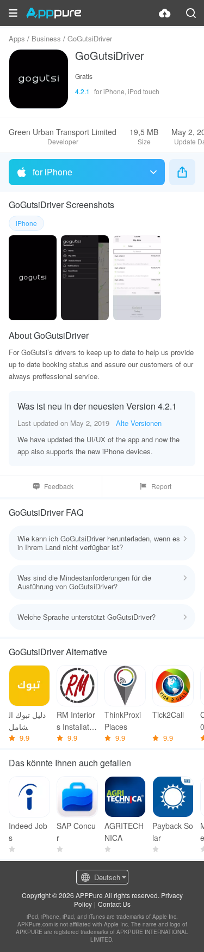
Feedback (58, 486)
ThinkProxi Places (122, 720)
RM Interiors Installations (76, 721)
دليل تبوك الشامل (27, 720)
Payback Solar (172, 831)
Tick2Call (168, 714)
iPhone (26, 223)
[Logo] (53, 13)
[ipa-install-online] (165, 13)
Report (161, 486)
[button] (13, 13)
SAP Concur (76, 831)
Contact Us (114, 903)
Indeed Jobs (28, 831)
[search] (191, 13)
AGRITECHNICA (124, 831)
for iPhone (52, 172)
